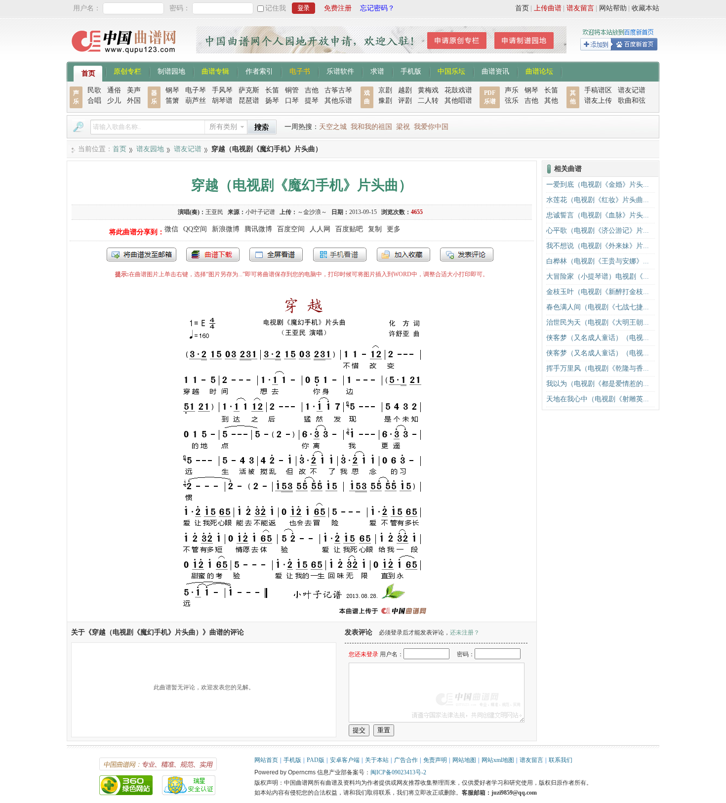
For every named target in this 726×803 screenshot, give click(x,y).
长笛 (272, 90)
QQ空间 (195, 229)
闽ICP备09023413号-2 (398, 772)
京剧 (385, 90)
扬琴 (272, 100)
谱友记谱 (631, 90)
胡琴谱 (222, 100)
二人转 (428, 100)
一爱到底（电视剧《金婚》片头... (597, 184)
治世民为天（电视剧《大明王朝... (597, 322)
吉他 (312, 90)
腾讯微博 (258, 229)
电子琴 (195, 90)
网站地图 (464, 760)
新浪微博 (226, 229)
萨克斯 (249, 90)
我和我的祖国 (371, 126)
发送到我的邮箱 (141, 254)
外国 (134, 100)
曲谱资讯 (495, 71)
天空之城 (333, 126)
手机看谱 (340, 254)
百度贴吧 (349, 229)
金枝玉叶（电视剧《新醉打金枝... (597, 292)
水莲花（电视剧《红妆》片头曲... (597, 200)
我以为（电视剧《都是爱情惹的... (597, 383)
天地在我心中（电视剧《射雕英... (597, 399)
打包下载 (213, 254)
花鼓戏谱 (458, 90)
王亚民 (214, 212)
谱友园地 (150, 149)
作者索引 (259, 71)
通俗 (114, 90)
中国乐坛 (451, 71)
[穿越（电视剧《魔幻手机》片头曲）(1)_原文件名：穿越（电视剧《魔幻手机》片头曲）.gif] (302, 617)
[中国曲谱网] (125, 56)
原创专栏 (127, 71)
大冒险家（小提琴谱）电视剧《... (597, 276)
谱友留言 (580, 8)
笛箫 (172, 100)
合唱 (94, 100)
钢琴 (172, 90)
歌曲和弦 (631, 100)
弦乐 (512, 100)
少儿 (114, 100)
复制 (375, 229)
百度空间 (291, 229)
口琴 (292, 100)
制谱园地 (171, 71)
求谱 (377, 71)
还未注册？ (465, 632)
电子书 (299, 71)
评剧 (405, 100)
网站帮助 (613, 8)
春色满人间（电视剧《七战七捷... (597, 307)
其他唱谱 (458, 100)
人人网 (320, 229)
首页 (522, 8)
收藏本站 (645, 8)
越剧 (405, 90)
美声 (134, 90)
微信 (171, 229)
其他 (551, 100)
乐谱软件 (340, 71)
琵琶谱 (249, 100)
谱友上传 (598, 100)
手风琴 (222, 90)
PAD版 (315, 760)
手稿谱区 (598, 90)
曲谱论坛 (539, 71)
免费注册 (338, 8)
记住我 (275, 8)
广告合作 (406, 760)
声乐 (512, 90)
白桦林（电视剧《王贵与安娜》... (597, 261)
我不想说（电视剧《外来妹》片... (597, 246)
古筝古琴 (338, 90)
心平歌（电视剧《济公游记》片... (597, 230)
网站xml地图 (498, 760)
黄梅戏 (428, 90)
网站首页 (266, 760)
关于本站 (377, 760)
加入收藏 (403, 254)
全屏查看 (276, 254)
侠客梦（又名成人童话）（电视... (597, 337)
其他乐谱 (338, 100)
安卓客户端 (345, 760)
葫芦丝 (195, 100)
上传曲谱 (548, 8)
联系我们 (560, 760)
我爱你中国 (431, 126)
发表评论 (466, 254)
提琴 (312, 100)
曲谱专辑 (215, 71)
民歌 (94, 90)
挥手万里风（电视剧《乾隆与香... (597, 368)
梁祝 (403, 126)
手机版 (411, 71)
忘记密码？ (377, 8)
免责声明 (435, 760)
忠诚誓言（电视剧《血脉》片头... (597, 215)
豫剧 (385, 100)
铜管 (292, 90)
